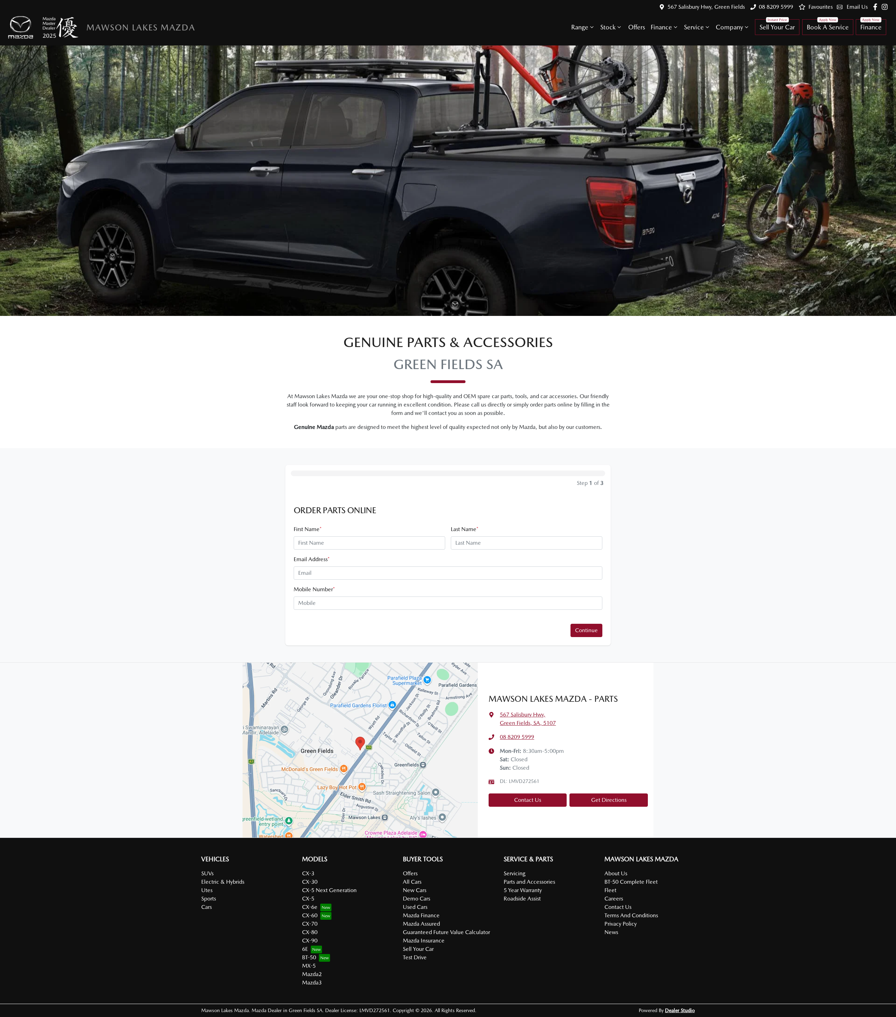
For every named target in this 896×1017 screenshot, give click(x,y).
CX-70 (309, 923)
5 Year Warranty (523, 890)
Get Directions (608, 800)
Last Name (464, 529)
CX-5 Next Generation (329, 890)
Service (694, 27)
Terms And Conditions (631, 915)
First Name (308, 529)
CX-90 (309, 940)
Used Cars (415, 907)
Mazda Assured (421, 923)
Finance (661, 27)
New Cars (414, 890)
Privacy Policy (620, 923)
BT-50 (309, 957)
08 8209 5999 (776, 6)
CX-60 (309, 915)
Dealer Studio (680, 1010)
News (611, 932)
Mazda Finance (421, 915)
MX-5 (309, 965)
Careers (613, 898)
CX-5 (308, 898)
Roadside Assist (522, 898)
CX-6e (309, 907)
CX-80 (309, 932)
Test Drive (415, 957)
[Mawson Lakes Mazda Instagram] (886, 6)
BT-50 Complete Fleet (631, 881)
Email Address (312, 559)
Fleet (610, 890)
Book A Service (828, 27)
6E (305, 949)
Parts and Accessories (529, 881)
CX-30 (309, 881)
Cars (206, 907)
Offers (636, 27)
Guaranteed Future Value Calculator (446, 932)
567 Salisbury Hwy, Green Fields (706, 6)
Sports (208, 898)
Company (729, 27)
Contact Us (527, 800)
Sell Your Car (777, 27)
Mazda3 (312, 982)
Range (579, 27)
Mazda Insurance (423, 940)
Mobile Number (314, 589)
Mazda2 (312, 974)
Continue (586, 630)
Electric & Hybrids (222, 881)
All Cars (412, 881)
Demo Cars (416, 898)
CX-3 (308, 873)
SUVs (207, 873)
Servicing (514, 873)
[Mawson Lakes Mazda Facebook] (876, 6)
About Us (615, 873)
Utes (206, 890)
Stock (608, 27)
